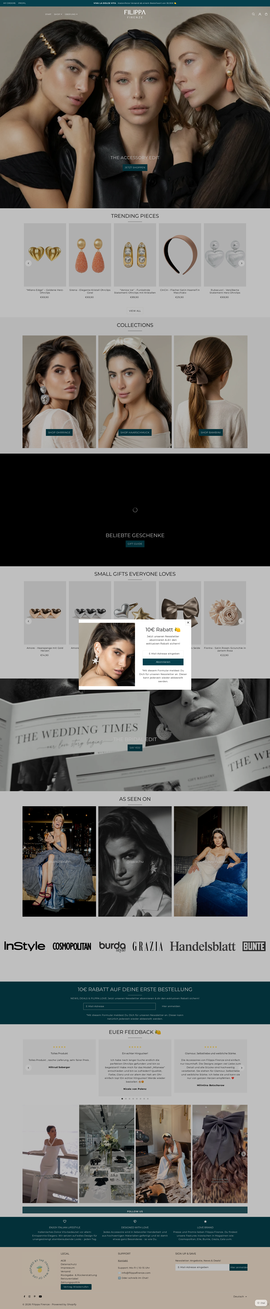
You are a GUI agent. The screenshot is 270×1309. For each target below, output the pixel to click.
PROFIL (22, 3)
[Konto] (260, 14)
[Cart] (266, 14)
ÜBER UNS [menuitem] (70, 14)
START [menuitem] (48, 14)
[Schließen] (188, 622)
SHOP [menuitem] (57, 14)
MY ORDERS (9, 3)
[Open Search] (253, 14)
